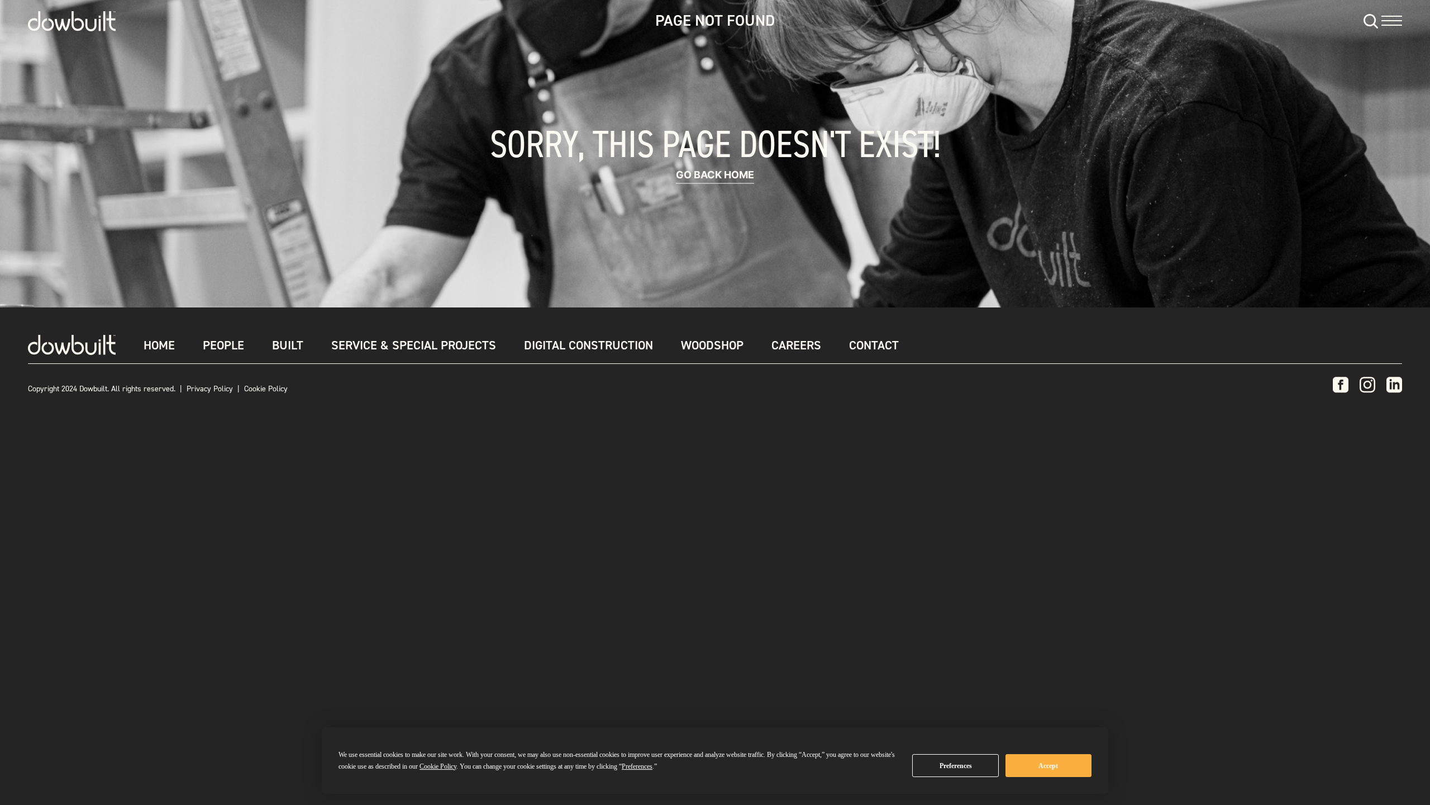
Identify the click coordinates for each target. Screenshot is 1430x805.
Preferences (956, 766)
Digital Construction (588, 345)
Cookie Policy (266, 388)
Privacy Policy (210, 388)
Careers (796, 345)
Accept (1048, 766)
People (223, 345)
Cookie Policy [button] (438, 766)
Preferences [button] (637, 766)
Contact (874, 345)
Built (287, 345)
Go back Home (715, 175)
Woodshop (712, 345)
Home (159, 345)
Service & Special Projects (413, 345)
